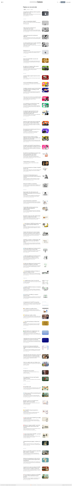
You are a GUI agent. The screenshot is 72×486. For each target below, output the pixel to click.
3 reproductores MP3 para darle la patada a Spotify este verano (32, 12)
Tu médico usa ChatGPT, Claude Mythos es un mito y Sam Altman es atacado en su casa (32, 146)
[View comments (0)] (29, 17)
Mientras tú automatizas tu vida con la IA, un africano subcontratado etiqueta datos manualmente (31, 459)
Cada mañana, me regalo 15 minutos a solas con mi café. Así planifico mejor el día (32, 45)
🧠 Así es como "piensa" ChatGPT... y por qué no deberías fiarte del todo (32, 434)
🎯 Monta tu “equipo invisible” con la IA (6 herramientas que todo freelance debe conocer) (31, 426)
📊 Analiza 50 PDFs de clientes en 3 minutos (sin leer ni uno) (32, 287)
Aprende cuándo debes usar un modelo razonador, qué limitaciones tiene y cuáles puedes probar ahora (31, 413)
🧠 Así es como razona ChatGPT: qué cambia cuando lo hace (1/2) (32, 418)
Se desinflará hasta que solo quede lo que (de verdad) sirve (31, 83)
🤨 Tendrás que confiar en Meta (29, 315)
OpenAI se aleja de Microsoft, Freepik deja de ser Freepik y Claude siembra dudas (31, 122)
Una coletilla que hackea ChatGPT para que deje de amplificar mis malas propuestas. (32, 282)
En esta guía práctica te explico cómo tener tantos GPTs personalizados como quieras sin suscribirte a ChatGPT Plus (31, 396)
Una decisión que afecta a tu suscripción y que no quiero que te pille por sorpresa (32, 364)
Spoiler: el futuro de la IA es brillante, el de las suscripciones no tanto (31, 380)
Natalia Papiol (32, 180)
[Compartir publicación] (59, 2)
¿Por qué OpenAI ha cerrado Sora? (30, 200)
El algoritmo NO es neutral (28, 370)
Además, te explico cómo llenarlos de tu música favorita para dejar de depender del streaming (32, 14)
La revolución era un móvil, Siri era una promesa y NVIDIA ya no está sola (31, 104)
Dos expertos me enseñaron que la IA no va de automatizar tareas (31, 130)
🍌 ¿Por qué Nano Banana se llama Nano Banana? (31, 322)
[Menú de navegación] (2, 2)
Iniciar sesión (68, 2)
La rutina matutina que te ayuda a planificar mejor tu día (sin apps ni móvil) (32, 43)
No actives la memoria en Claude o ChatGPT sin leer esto (32, 168)
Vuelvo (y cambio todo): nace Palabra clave (31, 362)
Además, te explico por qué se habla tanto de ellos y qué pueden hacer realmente (31, 403)
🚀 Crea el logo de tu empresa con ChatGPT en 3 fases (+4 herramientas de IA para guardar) (32, 475)
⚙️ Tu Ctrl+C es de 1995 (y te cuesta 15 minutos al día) (30, 295)
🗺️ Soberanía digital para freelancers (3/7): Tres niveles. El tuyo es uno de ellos (31, 249)
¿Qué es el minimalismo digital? (29, 21)
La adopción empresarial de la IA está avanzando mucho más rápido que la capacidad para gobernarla (30, 112)
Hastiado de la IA (26, 50)
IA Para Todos (32, 133)
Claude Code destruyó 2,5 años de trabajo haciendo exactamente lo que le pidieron (31, 233)
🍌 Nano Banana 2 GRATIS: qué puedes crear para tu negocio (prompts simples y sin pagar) (32, 224)
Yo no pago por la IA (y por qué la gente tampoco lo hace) (31, 378)
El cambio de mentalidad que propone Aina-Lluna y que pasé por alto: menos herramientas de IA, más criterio (32, 154)
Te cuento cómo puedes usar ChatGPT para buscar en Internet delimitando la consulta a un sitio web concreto (31, 453)
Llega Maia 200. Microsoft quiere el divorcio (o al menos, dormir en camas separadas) (32, 355)
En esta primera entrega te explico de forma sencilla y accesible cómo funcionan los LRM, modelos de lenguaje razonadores (31, 420)
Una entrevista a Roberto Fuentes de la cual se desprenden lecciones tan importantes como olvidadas (31, 115)
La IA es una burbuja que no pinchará (30, 82)
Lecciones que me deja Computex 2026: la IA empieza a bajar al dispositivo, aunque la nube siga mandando (32, 69)
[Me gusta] (23, 164)
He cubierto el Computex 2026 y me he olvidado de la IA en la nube (31, 67)
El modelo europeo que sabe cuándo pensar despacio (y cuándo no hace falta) (31, 216)
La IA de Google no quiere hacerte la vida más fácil (31, 76)
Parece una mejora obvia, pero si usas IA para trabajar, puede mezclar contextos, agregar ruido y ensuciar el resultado (32, 170)
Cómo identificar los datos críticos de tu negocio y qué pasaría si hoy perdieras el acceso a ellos (31, 258)
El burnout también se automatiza (30, 183)
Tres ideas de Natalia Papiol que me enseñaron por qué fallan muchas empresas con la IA (32, 176)
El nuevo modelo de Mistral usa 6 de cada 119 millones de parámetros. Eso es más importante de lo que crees (31, 218)
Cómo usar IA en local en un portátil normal (32, 97)
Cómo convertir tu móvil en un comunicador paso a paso (29, 28)
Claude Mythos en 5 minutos (29, 161)
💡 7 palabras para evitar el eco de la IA (31, 280)
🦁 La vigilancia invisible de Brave (30, 308)
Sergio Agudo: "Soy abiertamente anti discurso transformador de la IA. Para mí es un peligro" (31, 193)
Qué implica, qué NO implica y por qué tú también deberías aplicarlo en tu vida (31, 23)
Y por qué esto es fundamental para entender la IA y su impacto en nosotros (31, 372)
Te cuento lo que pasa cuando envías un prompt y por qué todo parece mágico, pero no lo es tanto (31, 436)
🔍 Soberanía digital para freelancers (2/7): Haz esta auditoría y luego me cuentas (31, 256)
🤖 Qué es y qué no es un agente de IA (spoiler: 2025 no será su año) (30, 401)
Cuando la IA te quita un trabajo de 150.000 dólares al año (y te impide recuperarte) (31, 468)
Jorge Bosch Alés (34, 430)
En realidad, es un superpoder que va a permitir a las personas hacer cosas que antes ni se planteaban (30, 132)
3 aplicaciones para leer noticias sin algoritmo (30, 36)
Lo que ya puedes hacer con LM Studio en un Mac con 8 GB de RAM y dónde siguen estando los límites (31, 98)
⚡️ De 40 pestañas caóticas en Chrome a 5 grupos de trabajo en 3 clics (31, 272)
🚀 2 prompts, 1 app (27, 386)
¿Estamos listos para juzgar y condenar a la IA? (31, 442)
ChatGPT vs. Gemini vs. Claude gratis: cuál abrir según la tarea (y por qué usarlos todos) (31, 240)
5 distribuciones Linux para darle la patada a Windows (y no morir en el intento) (31, 339)
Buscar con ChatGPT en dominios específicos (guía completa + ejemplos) (32, 451)
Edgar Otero (27, 24)
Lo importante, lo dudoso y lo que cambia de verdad (30, 162)
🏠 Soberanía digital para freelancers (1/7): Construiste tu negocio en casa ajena (31, 264)
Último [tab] (25, 9)
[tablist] (28, 9)
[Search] (57, 2)
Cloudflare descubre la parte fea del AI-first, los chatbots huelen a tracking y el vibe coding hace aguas (32, 89)
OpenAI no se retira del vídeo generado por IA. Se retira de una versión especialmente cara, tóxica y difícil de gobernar (31, 202)
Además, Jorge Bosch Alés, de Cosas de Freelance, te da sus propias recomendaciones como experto (31, 429)
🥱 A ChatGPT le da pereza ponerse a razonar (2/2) (30, 411)
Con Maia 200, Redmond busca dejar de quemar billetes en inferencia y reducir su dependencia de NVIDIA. (31, 357)
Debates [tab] (32, 9)
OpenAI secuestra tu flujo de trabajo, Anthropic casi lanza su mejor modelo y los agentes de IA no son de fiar (31, 137)
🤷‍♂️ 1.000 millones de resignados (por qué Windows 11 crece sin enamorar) (31, 331)
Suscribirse (63, 2)
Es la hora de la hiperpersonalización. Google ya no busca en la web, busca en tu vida (31, 347)
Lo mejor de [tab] (28, 9)
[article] (36, 14)
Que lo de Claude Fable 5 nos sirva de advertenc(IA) (30, 59)
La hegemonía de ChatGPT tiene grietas (31, 302)
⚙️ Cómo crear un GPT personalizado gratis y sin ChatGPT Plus (32, 394)
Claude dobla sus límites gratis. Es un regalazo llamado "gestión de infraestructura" (30, 208)
